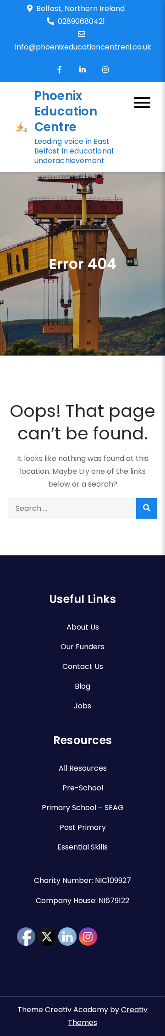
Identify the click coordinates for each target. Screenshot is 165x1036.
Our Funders (82, 646)
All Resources (83, 768)
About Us (82, 627)
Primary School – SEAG (83, 807)
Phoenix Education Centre (65, 111)
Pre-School (82, 788)
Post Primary (83, 827)
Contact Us (82, 666)
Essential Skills (82, 847)
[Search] (146, 508)
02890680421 (81, 21)
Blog (82, 686)
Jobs (82, 706)
